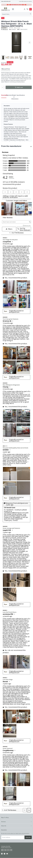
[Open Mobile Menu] (30, 9)
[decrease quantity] (4, 88)
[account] (24, 9)
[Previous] (3, 42)
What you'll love (6, 69)
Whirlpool (5, 29)
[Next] (29, 42)
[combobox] (16, 14)
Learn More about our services (25, 1)
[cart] (27, 9)
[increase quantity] (4, 86)
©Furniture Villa (4, 846)
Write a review (17, 27)
